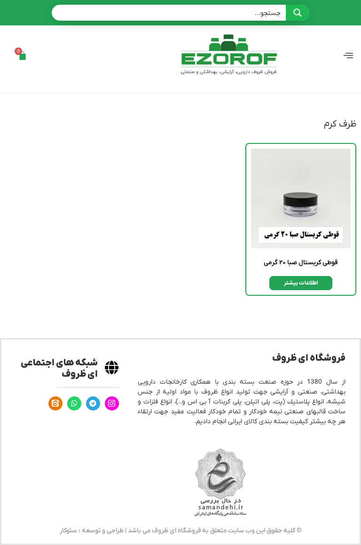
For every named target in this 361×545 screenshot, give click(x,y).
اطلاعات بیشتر (301, 283)
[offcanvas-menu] (348, 55)
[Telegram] (93, 403)
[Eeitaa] (55, 403)
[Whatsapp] (74, 403)
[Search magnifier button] (297, 13)
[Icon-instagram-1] (112, 403)
